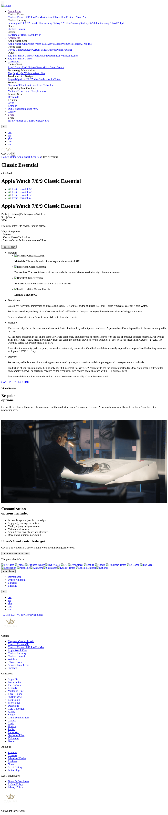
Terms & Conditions (18, 781)
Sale (39, 157)
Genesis (40, 67)
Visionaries (32, 73)
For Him (12, 34)
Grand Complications (35, 91)
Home (4, 157)
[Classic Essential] (20, 189)
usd (9, 132)
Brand (11, 114)
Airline (41, 73)
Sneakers (73, 55)
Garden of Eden (16, 85)
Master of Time (16, 91)
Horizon (12, 726)
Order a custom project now (16, 553)
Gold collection (46, 79)
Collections (14, 61)
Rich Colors (50, 67)
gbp (10, 138)
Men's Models (54, 43)
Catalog (12, 157)
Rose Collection (45, 85)
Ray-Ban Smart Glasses (20, 55)
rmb (10, 141)
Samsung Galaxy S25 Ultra (85, 23)
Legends (12, 79)
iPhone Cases (15, 49)
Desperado (13, 97)
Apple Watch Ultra (17, 43)
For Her (21, 34)
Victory (12, 714)
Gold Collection (16, 708)
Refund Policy (15, 784)
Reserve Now (9, 247)
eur (9, 135)
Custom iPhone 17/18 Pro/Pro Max (26, 17)
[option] (87, 132)
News (46, 120)
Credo (11, 102)
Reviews (12, 761)
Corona (60, 67)
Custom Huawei (16, 29)
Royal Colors (15, 67)
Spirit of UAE (24, 79)
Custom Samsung (17, 653)
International (14, 576)
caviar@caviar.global (32, 614)
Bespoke (12, 105)
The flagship (14, 685)
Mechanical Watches (58, 55)
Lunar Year (13, 732)
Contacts (38, 120)
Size (3, 217)
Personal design (33, 34)
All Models (86, 43)
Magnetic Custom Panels (35, 49)
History (12, 120)
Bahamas (12, 582)
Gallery (12, 111)
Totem (57, 79)
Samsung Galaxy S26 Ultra (57, 23)
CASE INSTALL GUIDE (15, 382)
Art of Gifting (15, 767)
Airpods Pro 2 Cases (18, 665)
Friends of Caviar (25, 120)
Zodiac (35, 79)
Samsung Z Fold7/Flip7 (111, 23)
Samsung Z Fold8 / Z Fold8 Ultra (25, 23)
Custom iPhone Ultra (55, 17)
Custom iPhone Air (76, 17)
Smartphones (14, 11)
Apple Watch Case (26, 157)
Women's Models (71, 43)
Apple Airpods (40, 55)
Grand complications (18, 717)
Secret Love (30, 85)
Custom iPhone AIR (18, 644)
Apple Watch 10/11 (37, 43)
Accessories (14, 37)
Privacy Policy (15, 787)
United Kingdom (16, 579)
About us (12, 752)
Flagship (12, 73)
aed (9, 144)
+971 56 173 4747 (11, 614)
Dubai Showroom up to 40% (23, 108)
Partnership (14, 770)
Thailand (12, 585)
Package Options (10, 214)
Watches (12, 659)
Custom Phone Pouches (60, 49)
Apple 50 (21, 73)
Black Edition (29, 67)
